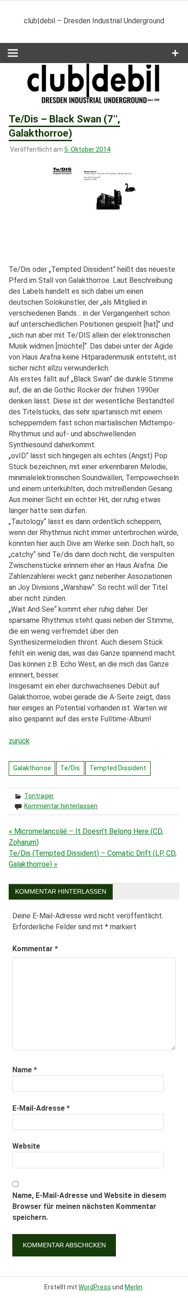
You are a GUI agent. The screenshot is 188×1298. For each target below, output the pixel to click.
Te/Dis (70, 768)
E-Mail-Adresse (41, 1108)
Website (26, 1146)
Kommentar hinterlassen (61, 806)
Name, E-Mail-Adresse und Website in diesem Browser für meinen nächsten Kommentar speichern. (89, 1206)
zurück (19, 740)
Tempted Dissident (117, 768)
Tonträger (39, 796)
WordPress (94, 1287)
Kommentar (35, 948)
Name (24, 1069)
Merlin (133, 1287)
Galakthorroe (32, 768)
